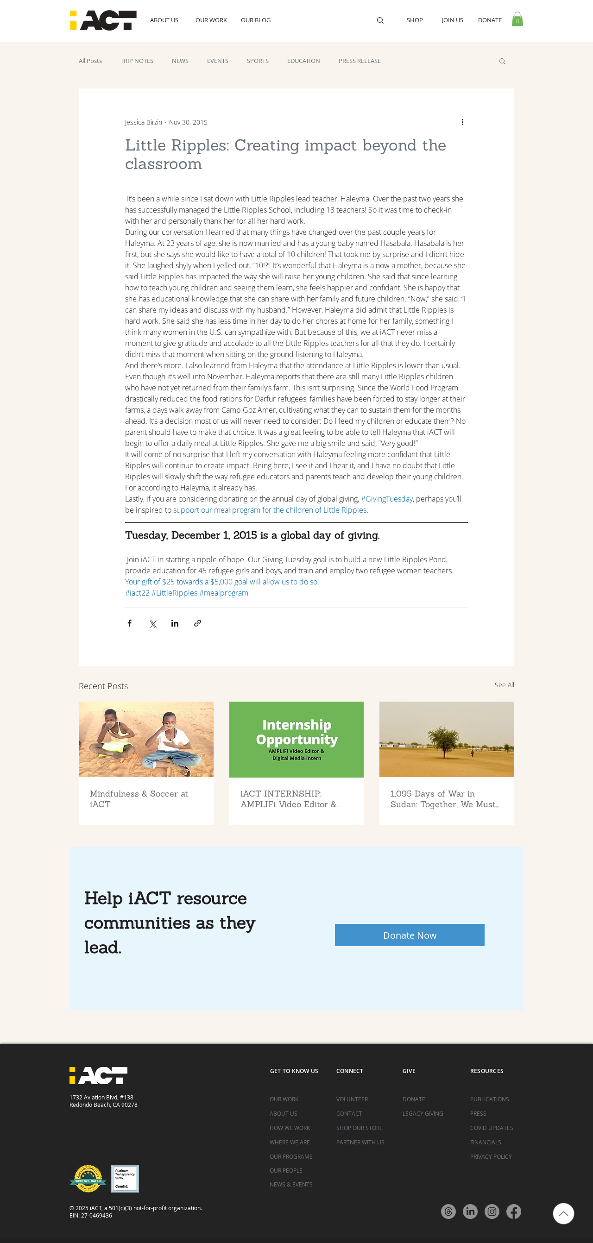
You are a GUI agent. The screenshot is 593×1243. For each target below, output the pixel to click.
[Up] (563, 1213)
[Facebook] (513, 1211)
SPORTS (258, 60)
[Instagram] (492, 1211)
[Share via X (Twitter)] (152, 623)
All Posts (90, 60)
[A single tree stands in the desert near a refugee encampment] (446, 739)
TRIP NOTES (136, 60)
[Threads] (448, 1211)
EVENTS (217, 60)
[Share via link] (197, 623)
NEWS (180, 60)
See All (504, 684)
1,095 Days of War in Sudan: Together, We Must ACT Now (443, 799)
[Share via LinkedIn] (174, 623)
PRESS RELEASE (360, 60)
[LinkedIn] (470, 1211)
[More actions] (462, 121)
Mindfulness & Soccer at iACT (139, 799)
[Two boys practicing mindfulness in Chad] (146, 739)
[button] (517, 19)
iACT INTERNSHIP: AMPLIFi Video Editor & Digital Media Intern (288, 799)
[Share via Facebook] (129, 623)
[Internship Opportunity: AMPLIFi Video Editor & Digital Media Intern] (296, 740)
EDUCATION (303, 60)
